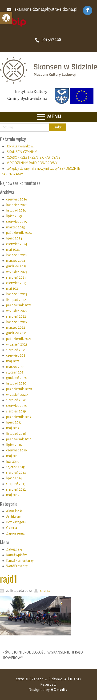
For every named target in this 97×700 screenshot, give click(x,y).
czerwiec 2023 (16, 283)
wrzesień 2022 (16, 311)
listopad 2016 (16, 433)
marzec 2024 (15, 260)
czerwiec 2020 (16, 406)
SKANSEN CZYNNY (22, 152)
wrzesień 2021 (16, 344)
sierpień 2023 (16, 277)
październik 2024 (19, 233)
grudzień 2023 (16, 266)
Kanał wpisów (16, 555)
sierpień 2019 (16, 411)
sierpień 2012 (16, 489)
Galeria (11, 528)
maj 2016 (13, 456)
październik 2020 (19, 389)
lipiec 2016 (14, 445)
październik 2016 (19, 439)
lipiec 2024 (14, 238)
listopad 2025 (16, 210)
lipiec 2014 (14, 478)
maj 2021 (12, 361)
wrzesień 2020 (17, 394)
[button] (6, 18)
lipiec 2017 (14, 422)
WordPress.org (17, 566)
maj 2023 (12, 288)
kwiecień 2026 (17, 205)
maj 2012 (12, 495)
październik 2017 (18, 417)
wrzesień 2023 (16, 272)
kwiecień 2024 (17, 255)
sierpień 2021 (16, 350)
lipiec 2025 (14, 216)
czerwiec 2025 (16, 221)
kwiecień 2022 (16, 322)
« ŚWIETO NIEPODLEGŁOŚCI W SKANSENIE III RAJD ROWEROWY (43, 655)
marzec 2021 (15, 367)
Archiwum (13, 517)
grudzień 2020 (16, 378)
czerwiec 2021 (16, 355)
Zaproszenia (15, 533)
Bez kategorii (16, 522)
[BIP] (15, 21)
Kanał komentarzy (20, 560)
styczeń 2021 (15, 372)
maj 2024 (13, 249)
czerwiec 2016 (16, 450)
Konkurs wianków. (20, 146)
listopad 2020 (16, 383)
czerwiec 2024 (16, 244)
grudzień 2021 (16, 333)
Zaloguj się (14, 549)
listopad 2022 (16, 300)
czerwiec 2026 (16, 199)
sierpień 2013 (15, 484)
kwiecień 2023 (16, 294)
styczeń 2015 (15, 467)
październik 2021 (18, 339)
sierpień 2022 (16, 316)
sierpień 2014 (16, 472)
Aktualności (14, 511)
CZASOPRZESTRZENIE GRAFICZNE (33, 157)
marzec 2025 (15, 227)
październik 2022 (19, 305)
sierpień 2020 (16, 400)
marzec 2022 (15, 327)
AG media (59, 690)
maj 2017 (12, 428)
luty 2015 (12, 461)
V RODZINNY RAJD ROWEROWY (32, 163)
